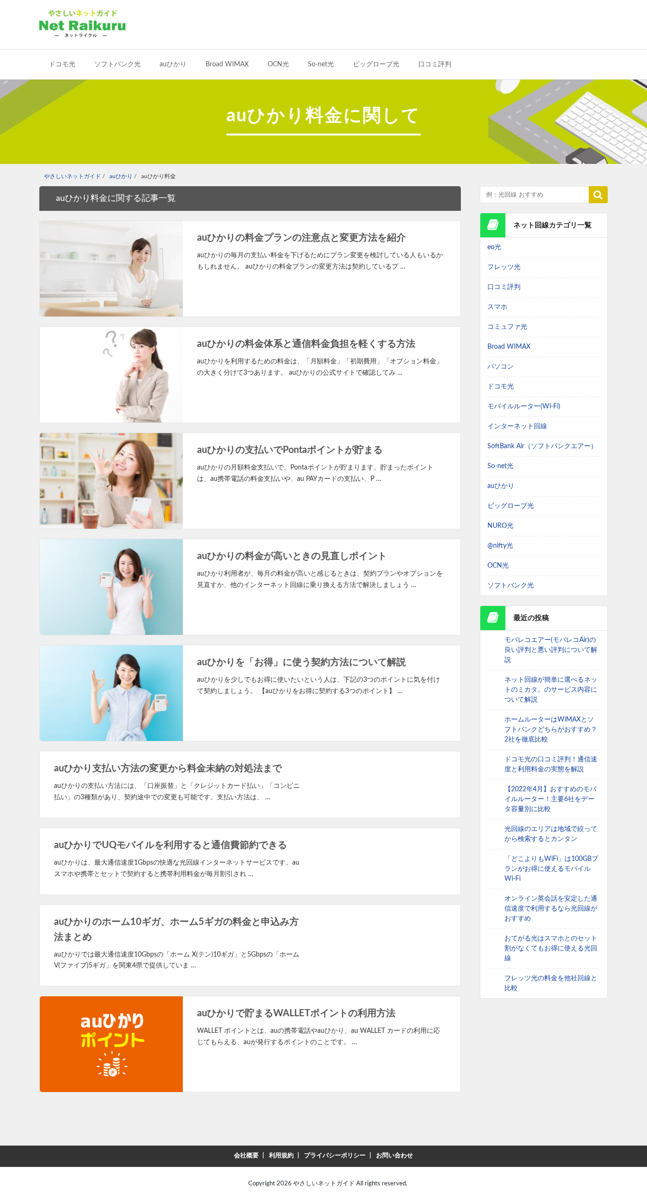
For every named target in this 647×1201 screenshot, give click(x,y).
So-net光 (321, 64)
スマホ (497, 307)
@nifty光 (500, 545)
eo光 (494, 247)
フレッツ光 (504, 267)
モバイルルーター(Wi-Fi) (523, 406)
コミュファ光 (507, 327)
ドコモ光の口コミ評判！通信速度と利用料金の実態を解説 (550, 764)
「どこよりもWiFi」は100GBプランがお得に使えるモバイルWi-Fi (551, 869)
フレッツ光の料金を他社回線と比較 (550, 983)
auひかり (173, 64)
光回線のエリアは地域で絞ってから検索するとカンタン (550, 834)
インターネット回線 (517, 426)
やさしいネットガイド (324, 1184)
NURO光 (500, 526)
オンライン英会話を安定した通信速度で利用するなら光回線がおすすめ (550, 908)
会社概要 (246, 1156)
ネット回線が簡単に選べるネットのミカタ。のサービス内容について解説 (550, 690)
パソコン (500, 366)
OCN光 (278, 64)
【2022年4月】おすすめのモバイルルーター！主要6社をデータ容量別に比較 (550, 799)
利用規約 (281, 1156)
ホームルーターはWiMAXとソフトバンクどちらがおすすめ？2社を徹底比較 (550, 729)
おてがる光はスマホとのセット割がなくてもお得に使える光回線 (550, 948)
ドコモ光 (62, 64)
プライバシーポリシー (335, 1156)
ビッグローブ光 (376, 64)
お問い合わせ (394, 1156)
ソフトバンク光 (117, 64)
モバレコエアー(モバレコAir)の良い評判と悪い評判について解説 (550, 650)
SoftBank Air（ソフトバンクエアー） (542, 446)
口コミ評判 (434, 64)
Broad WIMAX (227, 64)
